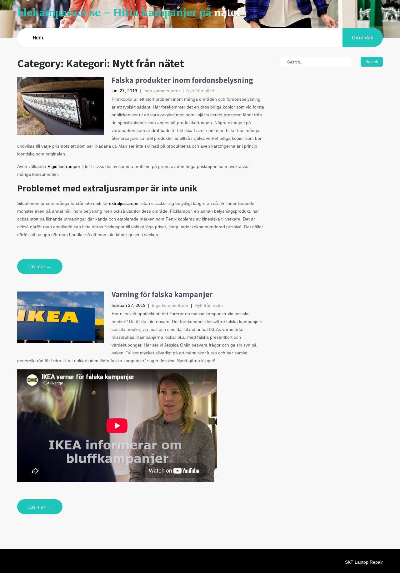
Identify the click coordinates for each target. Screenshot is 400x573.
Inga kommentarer (161, 90)
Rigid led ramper (64, 166)
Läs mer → (40, 266)
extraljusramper (124, 203)
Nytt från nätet (200, 90)
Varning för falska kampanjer (162, 294)
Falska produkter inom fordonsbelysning (182, 80)
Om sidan (362, 37)
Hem (38, 37)
